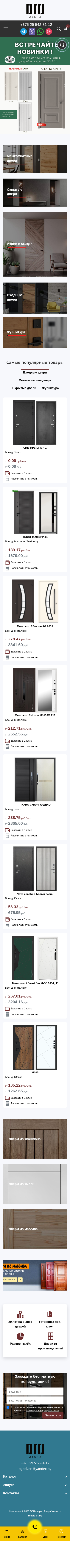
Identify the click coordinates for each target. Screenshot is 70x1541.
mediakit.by (35, 1515)
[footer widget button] (35, 1476)
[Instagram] (49, 31)
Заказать (51, 1415)
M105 (35, 1072)
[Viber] (32, 31)
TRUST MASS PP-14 (35, 536)
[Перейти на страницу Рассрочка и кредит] (35, 85)
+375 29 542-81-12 (36, 24)
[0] (65, 28)
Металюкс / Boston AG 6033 (35, 626)
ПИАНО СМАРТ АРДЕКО (35, 804)
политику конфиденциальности (42, 1410)
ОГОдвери (36, 1511)
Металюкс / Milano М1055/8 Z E (35, 715)
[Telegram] (23, 31)
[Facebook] (40, 31)
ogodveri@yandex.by (35, 1468)
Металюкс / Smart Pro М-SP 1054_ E (35, 983)
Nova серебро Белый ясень (35, 893)
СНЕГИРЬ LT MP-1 (35, 447)
